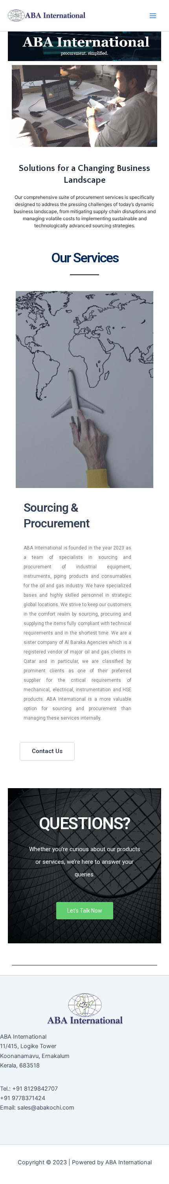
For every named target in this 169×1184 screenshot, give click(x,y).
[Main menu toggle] (153, 15)
